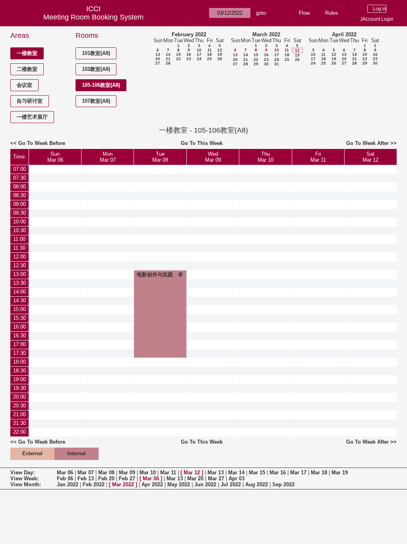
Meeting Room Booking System (93, 17)
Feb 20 (106, 478)
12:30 (19, 265)
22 (178, 59)
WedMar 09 (213, 157)
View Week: (24, 478)
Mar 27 (216, 478)
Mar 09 (127, 473)
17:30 (19, 353)
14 (168, 54)
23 (188, 59)
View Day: (22, 473)
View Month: (25, 484)
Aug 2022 (256, 484)
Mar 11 (168, 473)
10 (199, 50)
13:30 (19, 283)
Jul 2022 (231, 484)
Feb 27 (127, 478)
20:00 (19, 397)
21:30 (19, 423)
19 (219, 54)
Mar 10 (148, 473)
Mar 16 (277, 473)
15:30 (19, 318)
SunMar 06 (55, 157)
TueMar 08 (160, 157)
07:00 (19, 169)
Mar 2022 (123, 484)
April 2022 (344, 34)
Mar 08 (106, 473)
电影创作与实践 (155, 275)
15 (178, 54)
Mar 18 (319, 473)
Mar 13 (215, 473)
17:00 (19, 344)
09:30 (19, 213)
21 (168, 59)
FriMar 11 (318, 157)
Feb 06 (65, 478)
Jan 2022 (67, 484)
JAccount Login (376, 19)
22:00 (19, 432)
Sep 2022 (283, 484)
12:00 (19, 257)
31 (276, 64)
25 (209, 59)
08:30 (19, 195)
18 (209, 54)
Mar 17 (298, 473)
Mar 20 (195, 478)
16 (188, 54)
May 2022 (178, 484)
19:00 (19, 379)
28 (168, 63)
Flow (304, 13)
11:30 (19, 248)
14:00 (19, 292)
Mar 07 (86, 473)
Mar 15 (257, 473)
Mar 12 (192, 473)
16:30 (19, 336)
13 (157, 54)
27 (157, 63)
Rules (331, 13)
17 (199, 54)
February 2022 (189, 34)
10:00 (19, 222)
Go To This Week (202, 143)
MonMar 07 (108, 157)
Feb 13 (86, 478)
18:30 (19, 371)
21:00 (19, 414)
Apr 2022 (152, 484)
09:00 (19, 204)
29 (256, 64)
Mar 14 (236, 473)
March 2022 (266, 34)
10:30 (19, 230)
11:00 (19, 239)
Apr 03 (236, 478)
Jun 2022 (205, 484)
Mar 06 (65, 473)
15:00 (19, 309)
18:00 (19, 362)
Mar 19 (339, 473)
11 (209, 50)
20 (157, 59)
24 (199, 59)
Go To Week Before (41, 143)
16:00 (19, 327)
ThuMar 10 (265, 157)
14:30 (19, 300)
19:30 (19, 388)
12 (219, 50)
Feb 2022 (94, 484)
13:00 (19, 274)
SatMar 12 (370, 157)
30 (266, 64)
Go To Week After (367, 143)
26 (219, 59)
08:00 (19, 187)
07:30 (19, 178)
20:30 (19, 406)
